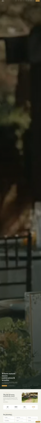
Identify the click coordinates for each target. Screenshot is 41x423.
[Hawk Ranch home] (2, 0)
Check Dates (38, 421)
